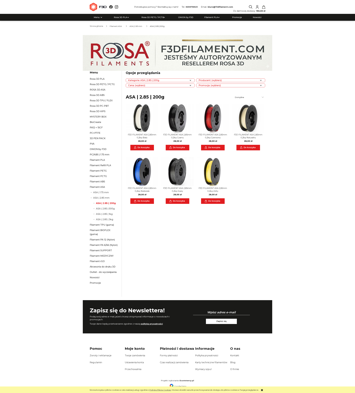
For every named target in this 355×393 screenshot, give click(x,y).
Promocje (95, 283)
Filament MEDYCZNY (102, 256)
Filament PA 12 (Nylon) (102, 239)
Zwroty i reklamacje (100, 355)
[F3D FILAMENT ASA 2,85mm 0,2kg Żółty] (212, 171)
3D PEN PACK (98, 138)
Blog (232, 362)
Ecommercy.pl (187, 380)
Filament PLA (97, 160)
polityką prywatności (152, 323)
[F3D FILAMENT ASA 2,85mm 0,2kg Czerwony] (212, 118)
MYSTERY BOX (98, 116)
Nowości (94, 277)
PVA (92, 143)
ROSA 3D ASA (97, 89)
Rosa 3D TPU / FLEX (101, 100)
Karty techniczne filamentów (211, 362)
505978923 (192, 7)
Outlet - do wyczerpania (103, 272)
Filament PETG (98, 170)
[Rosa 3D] (177, 53)
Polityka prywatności (206, 355)
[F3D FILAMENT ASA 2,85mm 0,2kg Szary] (177, 171)
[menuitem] (97, 17)
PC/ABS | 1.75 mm (99, 154)
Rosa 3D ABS (97, 95)
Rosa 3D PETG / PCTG (102, 84)
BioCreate (95, 122)
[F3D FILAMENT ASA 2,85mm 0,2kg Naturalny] (248, 118)
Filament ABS (97, 181)
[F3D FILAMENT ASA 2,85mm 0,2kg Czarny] (177, 118)
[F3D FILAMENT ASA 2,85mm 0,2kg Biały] (142, 118)
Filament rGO (97, 261)
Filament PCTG (98, 176)
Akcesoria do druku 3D (102, 266)
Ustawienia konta (134, 362)
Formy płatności (169, 355)
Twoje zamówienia (135, 355)
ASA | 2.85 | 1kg (104, 214)
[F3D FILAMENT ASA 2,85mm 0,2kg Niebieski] (142, 171)
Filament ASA (97, 187)
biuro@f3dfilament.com (220, 7)
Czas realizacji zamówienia (174, 362)
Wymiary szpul (203, 369)
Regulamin (96, 362)
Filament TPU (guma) (102, 225)
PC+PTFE (95, 133)
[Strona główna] (98, 7)
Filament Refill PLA (100, 165)
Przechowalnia (133, 369)
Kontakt (234, 355)
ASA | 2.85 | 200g (106, 203)
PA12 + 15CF (96, 127)
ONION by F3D (98, 149)
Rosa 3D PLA (97, 79)
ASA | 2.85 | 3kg (104, 219)
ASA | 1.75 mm (101, 192)
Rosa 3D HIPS (97, 111)
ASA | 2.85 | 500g (105, 208)
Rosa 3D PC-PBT (99, 106)
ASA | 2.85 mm (101, 197)
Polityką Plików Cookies (160, 390)
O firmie (234, 369)
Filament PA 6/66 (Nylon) (104, 245)
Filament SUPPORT (101, 250)
